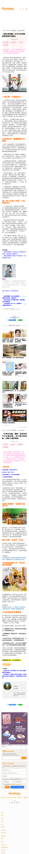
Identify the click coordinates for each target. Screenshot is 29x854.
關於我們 (3, 797)
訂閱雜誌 (14, 797)
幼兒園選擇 (20, 444)
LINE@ (20, 704)
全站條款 (9, 797)
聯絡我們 (26, 797)
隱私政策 (19, 784)
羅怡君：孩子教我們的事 (12, 291)
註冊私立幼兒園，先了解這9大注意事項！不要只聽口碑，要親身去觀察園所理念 (14, 608)
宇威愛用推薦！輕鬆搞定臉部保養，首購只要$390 (20, 373)
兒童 (8, 30)
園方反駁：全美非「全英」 (8, 472)
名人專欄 (20, 42)
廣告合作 (20, 797)
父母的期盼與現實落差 (7, 476)
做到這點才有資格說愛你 (8, 422)
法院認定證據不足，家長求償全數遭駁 (10, 474)
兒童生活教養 (5, 42)
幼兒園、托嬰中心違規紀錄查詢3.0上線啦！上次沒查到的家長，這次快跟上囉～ (8, 373)
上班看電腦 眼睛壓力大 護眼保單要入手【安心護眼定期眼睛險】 (7, 406)
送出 (24, 757)
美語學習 (13, 444)
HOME (4, 30)
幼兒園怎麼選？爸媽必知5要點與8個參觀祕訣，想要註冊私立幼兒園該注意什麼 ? (14, 558)
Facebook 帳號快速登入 (18, 787)
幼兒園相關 (13, 30)
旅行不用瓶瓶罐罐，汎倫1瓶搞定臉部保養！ (13, 357)
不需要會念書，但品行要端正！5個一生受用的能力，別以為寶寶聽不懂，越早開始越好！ (8, 340)
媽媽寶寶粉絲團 (12, 704)
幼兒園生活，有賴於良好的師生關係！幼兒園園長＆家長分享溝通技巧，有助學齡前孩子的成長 (14, 676)
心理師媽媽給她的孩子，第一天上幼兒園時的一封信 (14, 391)
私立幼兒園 (5, 444)
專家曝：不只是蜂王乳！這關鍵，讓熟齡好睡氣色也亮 (20, 340)
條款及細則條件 (13, 784)
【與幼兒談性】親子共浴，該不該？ (20, 405)
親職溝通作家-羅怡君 (14, 317)
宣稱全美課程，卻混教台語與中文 (9, 469)
